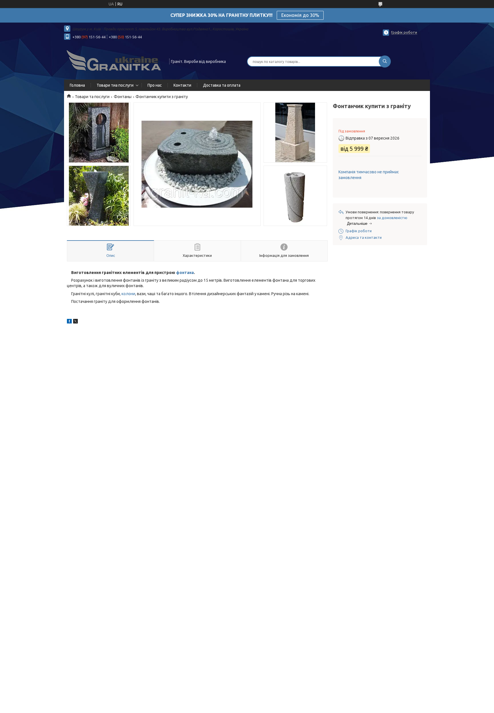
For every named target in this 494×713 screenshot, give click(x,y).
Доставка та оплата (221, 85)
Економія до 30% (300, 15)
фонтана (185, 272)
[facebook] (69, 322)
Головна (77, 85)
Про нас (155, 85)
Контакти (182, 85)
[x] (75, 322)
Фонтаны (123, 96)
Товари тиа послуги (115, 85)
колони (128, 293)
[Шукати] (385, 61)
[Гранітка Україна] (114, 61)
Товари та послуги (92, 96)
